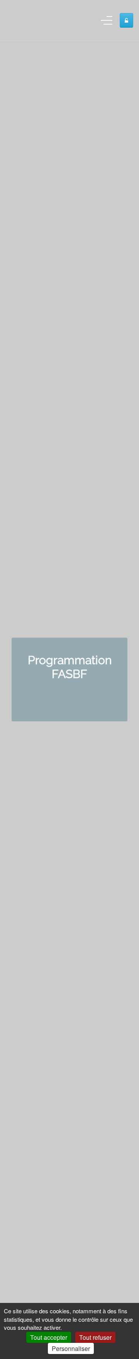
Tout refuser (95, 1337)
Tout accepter (48, 1337)
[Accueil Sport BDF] (17, 20)
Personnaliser (71, 1348)
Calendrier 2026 (69, 695)
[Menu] (106, 22)
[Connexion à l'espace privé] (126, 20)
